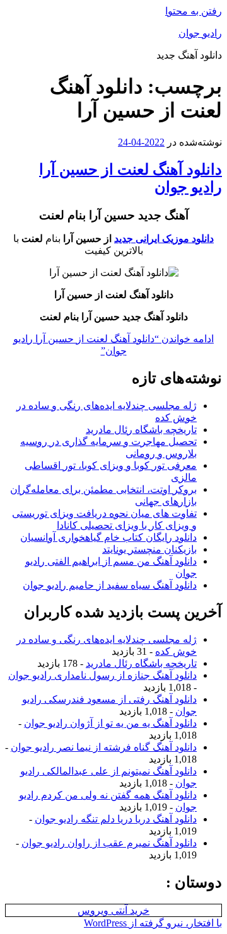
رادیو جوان (200, 33)
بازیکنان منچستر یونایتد (149, 549)
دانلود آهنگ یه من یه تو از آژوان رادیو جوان (110, 723)
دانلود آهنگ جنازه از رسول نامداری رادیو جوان (102, 675)
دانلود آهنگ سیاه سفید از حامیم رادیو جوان (110, 585)
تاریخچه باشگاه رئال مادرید (141, 429)
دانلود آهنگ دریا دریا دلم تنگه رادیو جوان (116, 819)
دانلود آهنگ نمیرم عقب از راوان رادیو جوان (109, 843)
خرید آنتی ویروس (113, 910)
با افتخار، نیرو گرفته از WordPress (153, 923)
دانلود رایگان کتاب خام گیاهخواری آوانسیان (108, 537)
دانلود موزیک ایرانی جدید (164, 238)
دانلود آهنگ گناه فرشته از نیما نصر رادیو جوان (104, 747)
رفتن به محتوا (193, 11)
